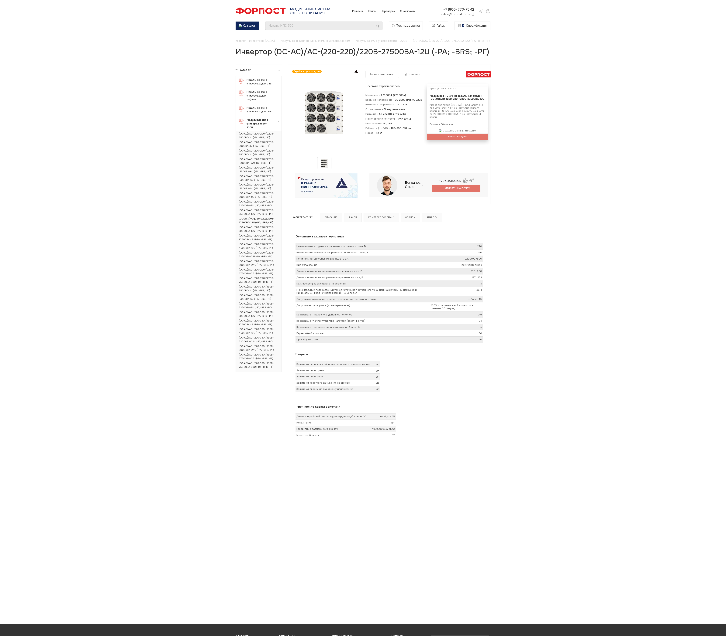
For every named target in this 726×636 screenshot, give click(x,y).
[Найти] (377, 26)
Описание (331, 217)
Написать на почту (456, 188)
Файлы (353, 217)
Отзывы (410, 217)
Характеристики (303, 217)
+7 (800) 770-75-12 (458, 9)
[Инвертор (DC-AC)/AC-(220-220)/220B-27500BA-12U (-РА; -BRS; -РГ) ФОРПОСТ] (324, 112)
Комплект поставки (381, 217)
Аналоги (432, 217)
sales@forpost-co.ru (456, 14)
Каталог (249, 26)
